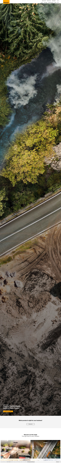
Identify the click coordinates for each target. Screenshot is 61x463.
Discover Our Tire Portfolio (8, 411)
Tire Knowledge (45, 2)
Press (58, 2)
